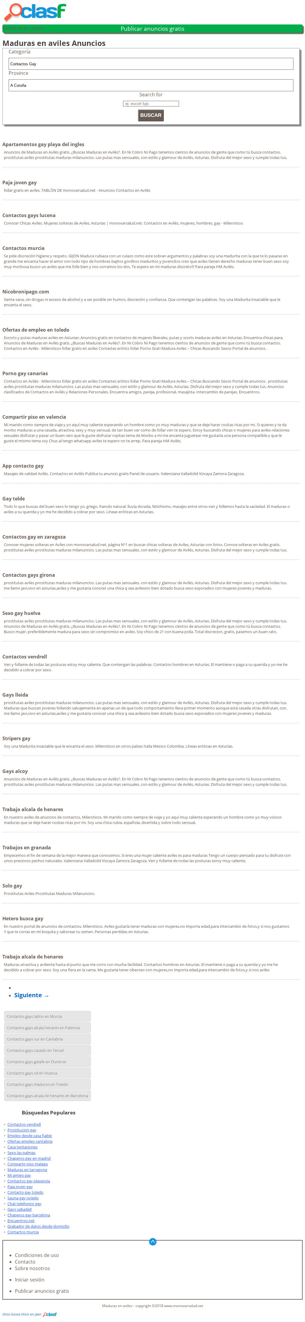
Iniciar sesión (29, 1279)
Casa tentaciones (22, 1147)
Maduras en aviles (22, 28)
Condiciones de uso (37, 1255)
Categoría (19, 51)
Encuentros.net (21, 1220)
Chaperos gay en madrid (29, 1158)
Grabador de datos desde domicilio (38, 1226)
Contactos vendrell (24, 1124)
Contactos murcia (23, 1232)
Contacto (25, 1261)
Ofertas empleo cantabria (29, 1141)
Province (18, 73)
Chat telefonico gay (24, 1203)
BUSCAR (150, 115)
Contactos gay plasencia (28, 1181)
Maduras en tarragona (27, 1169)
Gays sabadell (19, 1209)
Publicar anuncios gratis (152, 29)
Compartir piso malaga (27, 1164)
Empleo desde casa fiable (29, 1135)
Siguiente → (31, 995)
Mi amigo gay (19, 1175)
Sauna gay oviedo (23, 1198)
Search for (151, 94)
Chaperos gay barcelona (28, 1215)
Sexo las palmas (21, 1152)
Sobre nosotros (32, 1268)
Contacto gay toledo (25, 1192)
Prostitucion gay (21, 1130)
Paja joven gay (20, 1186)
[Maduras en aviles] (37, 21)
